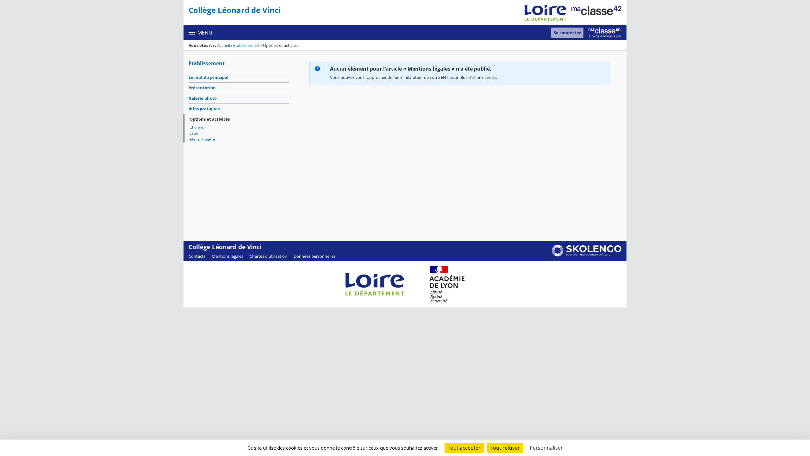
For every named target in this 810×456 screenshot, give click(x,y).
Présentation (202, 88)
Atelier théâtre (202, 139)
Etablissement (246, 45)
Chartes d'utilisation (268, 256)
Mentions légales (227, 256)
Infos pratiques (204, 108)
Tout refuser (505, 447)
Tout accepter (464, 447)
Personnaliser (546, 447)
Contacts (197, 256)
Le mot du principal (208, 77)
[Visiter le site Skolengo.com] (586, 255)
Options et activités (210, 119)
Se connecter (567, 32)
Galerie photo (203, 98)
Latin (194, 133)
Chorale (196, 127)
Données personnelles (314, 256)
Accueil (223, 45)
